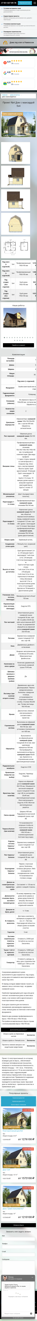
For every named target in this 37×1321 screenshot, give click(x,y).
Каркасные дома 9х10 (18, 1101)
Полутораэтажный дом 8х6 (13, 1131)
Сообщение (5, 1259)
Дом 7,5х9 (6, 1170)
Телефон (4, 1243)
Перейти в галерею (18, 345)
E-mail (4, 1251)
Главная (4, 95)
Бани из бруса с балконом (18, 1104)
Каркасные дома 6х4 (18, 1098)
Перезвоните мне (24, 3)
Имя (3, 1236)
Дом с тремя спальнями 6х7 (13, 1209)
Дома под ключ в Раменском (22, 42)
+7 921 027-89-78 (8, 3)
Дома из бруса (15, 95)
